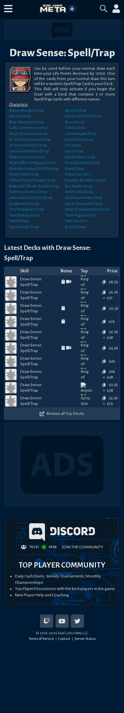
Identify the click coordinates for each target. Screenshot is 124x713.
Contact (64, 639)
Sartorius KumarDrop (28, 191)
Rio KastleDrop (78, 186)
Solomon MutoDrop (84, 197)
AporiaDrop (76, 110)
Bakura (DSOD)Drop (83, 116)
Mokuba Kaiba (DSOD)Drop (34, 168)
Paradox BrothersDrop (85, 180)
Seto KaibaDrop (79, 191)
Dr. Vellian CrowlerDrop (30, 139)
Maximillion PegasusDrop (32, 162)
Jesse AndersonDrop (28, 145)
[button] (8, 8)
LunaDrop (74, 151)
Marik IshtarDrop (80, 157)
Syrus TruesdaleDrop (84, 203)
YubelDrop (19, 220)
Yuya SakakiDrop (24, 226)
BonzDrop (74, 122)
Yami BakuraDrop (24, 215)
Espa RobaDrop (79, 139)
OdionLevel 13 (78, 174)
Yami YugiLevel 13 (80, 215)
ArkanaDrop (20, 116)
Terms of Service (41, 639)
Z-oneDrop (75, 226)
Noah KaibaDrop (24, 174)
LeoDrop (73, 145)
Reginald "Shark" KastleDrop (34, 186)
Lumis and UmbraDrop (29, 151)
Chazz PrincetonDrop (28, 133)
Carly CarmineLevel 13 (28, 127)
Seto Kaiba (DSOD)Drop (31, 197)
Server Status (85, 639)
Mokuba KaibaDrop (82, 162)
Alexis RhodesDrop (26, 110)
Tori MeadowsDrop (26, 209)
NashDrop (74, 168)
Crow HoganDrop (81, 133)
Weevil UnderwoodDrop (87, 209)
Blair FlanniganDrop (26, 122)
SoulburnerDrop (24, 203)
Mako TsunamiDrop (27, 157)
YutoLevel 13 (76, 220)
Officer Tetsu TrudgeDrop (32, 180)
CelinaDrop (75, 127)
